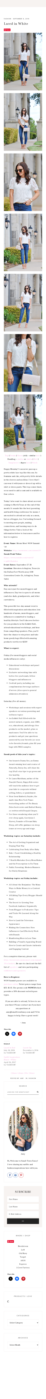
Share (32, 1073)
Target (23, 1257)
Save (8, 30)
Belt (36, 459)
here (38, 455)
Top (6, 455)
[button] (23, 3)
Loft (23, 1249)
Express (23, 1264)
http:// (27, 550)
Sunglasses (14, 462)
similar (20, 459)
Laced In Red (9, 1047)
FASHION (7, 19)
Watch (34, 462)
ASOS (23, 1260)
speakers (14, 967)
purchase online (11, 984)
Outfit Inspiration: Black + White (12, 1058)
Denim (13, 455)
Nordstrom (23, 1246)
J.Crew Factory (23, 1267)
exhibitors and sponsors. (15, 970)
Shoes (19, 455)
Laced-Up (27, 1047)
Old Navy (23, 1253)
